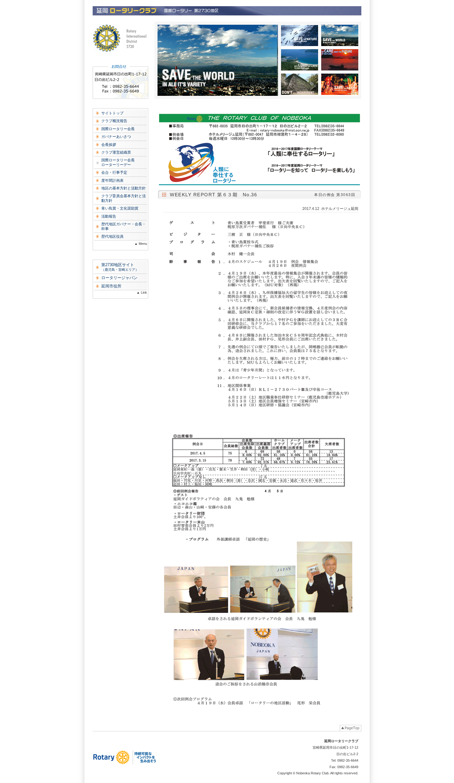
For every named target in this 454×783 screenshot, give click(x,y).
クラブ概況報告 (114, 121)
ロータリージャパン (119, 277)
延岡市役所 (111, 286)
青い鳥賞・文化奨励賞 (119, 208)
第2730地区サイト (120, 266)
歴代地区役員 (112, 236)
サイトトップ (112, 113)
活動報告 (108, 216)
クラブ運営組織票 (116, 152)
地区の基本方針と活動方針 (123, 188)
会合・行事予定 (114, 172)
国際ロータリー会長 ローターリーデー (118, 162)
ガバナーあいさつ (116, 136)
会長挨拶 (108, 145)
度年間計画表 (112, 180)
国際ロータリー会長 (118, 129)
